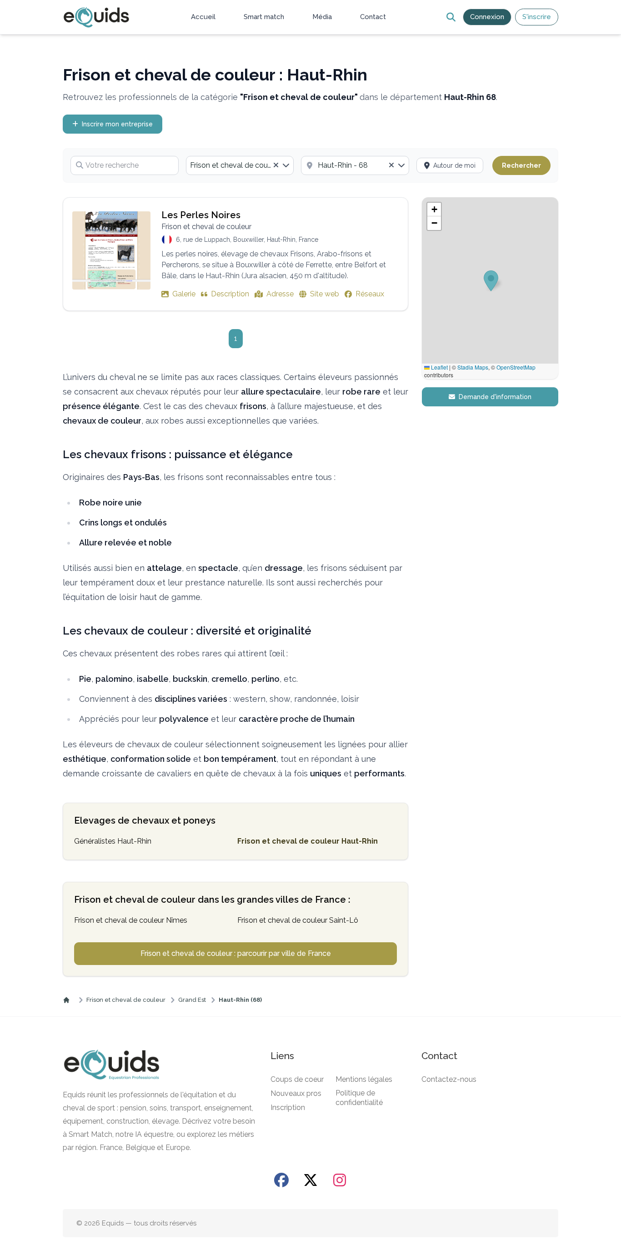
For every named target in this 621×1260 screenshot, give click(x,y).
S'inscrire (536, 17)
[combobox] (240, 165)
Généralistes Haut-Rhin (112, 841)
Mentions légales (364, 1079)
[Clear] (275, 165)
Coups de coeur (297, 1079)
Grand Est (192, 999)
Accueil (203, 17)
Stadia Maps (472, 367)
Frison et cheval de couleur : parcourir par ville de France (235, 953)
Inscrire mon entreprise (117, 124)
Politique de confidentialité (359, 1098)
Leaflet (439, 367)
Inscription (287, 1107)
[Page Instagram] (340, 1180)
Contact (373, 17)
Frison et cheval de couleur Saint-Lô (297, 920)
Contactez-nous (448, 1079)
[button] (434, 209)
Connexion (487, 17)
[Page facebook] (281, 1180)
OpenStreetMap (516, 367)
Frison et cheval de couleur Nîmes (130, 920)
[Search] (450, 17)
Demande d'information (495, 396)
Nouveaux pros (295, 1093)
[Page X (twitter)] (310, 1180)
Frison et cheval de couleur (125, 999)
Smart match (264, 17)
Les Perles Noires (200, 215)
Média (322, 17)
